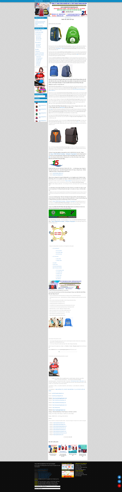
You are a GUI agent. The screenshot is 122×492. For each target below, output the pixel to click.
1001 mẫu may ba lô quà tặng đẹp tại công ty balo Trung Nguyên (40, 23)
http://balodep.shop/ (56, 407)
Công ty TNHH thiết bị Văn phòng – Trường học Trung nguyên (63, 221)
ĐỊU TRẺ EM (58, 278)
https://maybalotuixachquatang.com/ (59, 400)
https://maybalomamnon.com (58, 434)
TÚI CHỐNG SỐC (38, 59)
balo (77, 54)
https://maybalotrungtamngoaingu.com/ (59, 426)
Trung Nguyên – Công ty (60, 48)
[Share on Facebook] (64, 437)
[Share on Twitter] (66, 437)
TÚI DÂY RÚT (38, 63)
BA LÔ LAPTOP (38, 37)
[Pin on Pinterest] (69, 437)
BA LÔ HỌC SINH (38, 38)
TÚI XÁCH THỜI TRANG (57, 266)
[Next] (87, 452)
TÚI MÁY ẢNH (38, 62)
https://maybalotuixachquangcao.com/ (59, 431)
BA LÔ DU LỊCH (59, 254)
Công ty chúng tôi (68, 180)
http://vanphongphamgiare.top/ (59, 409)
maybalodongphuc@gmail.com (58, 173)
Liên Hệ (36, 19)
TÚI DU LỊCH (37, 51)
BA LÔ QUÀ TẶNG (38, 30)
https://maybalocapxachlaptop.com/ (59, 424)
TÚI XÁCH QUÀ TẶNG (39, 32)
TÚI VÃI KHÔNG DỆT (39, 58)
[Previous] (48, 452)
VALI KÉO (37, 49)
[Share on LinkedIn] (71, 437)
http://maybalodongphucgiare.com (60, 398)
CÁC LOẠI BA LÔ (38, 34)
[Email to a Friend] (68, 437)
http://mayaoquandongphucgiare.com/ (59, 404)
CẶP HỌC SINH (59, 260)
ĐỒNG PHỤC (82, 381)
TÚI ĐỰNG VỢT (59, 273)
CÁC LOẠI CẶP (38, 42)
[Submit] (46, 96)
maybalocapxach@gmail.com (57, 395)
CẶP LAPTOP (38, 45)
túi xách (63, 107)
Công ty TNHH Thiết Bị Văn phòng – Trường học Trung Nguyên (64, 201)
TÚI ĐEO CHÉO (38, 56)
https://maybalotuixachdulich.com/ (59, 422)
